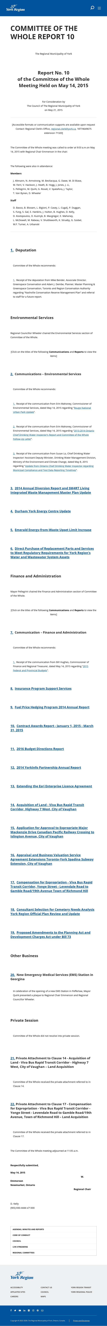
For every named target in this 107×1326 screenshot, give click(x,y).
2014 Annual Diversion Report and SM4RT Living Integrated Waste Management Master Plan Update (50, 490)
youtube (20, 1310)
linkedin (24, 1310)
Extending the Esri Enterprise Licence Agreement (54, 786)
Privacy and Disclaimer (81, 1321)
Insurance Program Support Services (43, 688)
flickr (29, 1310)
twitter (15, 1310)
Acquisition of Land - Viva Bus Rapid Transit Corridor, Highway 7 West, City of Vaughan (47, 807)
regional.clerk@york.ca (63, 128)
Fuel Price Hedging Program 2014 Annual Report (52, 707)
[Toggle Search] (92, 7)
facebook (11, 1310)
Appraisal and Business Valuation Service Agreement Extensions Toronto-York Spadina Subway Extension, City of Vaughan (52, 859)
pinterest (38, 1310)
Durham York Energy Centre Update (43, 511)
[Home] (15, 8)
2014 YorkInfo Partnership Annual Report (49, 767)
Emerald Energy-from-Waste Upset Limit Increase (53, 530)
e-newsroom (42, 1310)
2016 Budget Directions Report (40, 749)
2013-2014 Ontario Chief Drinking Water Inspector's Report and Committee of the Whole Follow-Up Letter (53, 435)
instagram (33, 1310)
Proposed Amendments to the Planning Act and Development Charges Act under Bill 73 (50, 934)
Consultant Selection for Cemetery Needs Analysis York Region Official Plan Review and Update (52, 911)
